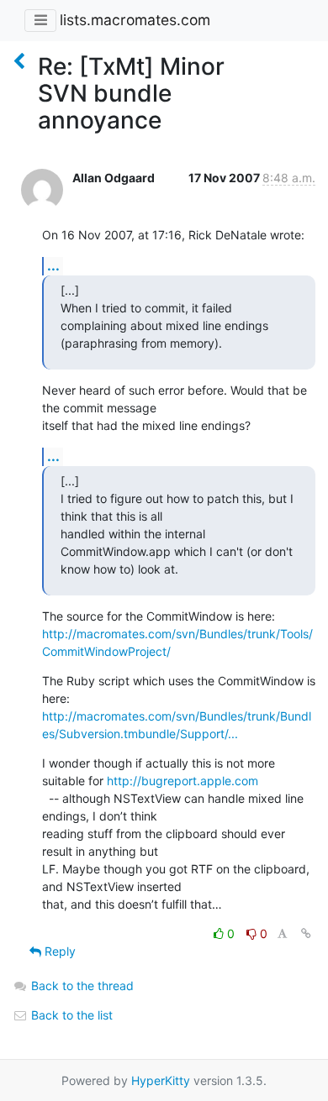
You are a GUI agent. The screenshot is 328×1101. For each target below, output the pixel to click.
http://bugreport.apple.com (182, 780)
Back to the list (70, 1015)
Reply (58, 951)
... (53, 265)
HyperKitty (160, 1080)
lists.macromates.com (135, 20)
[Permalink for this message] (306, 933)
